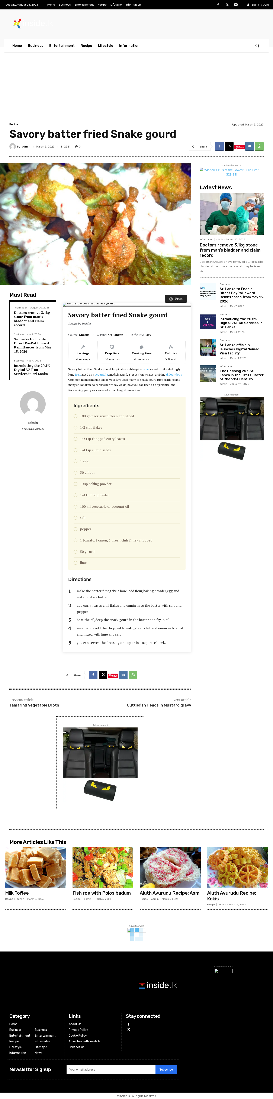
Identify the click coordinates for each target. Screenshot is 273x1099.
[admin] (13, 146)
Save (241, 147)
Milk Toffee (17, 893)
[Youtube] (235, 4)
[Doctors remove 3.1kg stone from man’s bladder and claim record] (232, 214)
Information (21, 308)
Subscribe (166, 1069)
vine (146, 369)
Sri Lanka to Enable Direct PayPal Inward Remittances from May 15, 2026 (32, 345)
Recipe (13, 124)
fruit (78, 374)
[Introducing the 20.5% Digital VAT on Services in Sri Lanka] (208, 321)
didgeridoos (174, 374)
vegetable (101, 374)
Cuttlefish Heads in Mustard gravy (159, 705)
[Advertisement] (136, 89)
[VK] (249, 146)
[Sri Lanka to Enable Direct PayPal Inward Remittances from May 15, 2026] (208, 291)
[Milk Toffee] (35, 867)
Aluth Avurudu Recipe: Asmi (170, 893)
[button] (257, 45)
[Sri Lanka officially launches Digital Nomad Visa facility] (208, 347)
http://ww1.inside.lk (33, 429)
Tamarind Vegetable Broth (34, 705)
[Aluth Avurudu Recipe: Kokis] (237, 867)
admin (26, 146)
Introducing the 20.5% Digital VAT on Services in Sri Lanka (32, 369)
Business (19, 334)
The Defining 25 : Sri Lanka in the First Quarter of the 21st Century (242, 375)
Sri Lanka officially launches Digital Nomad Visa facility (239, 349)
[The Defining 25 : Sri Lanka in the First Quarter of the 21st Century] (208, 373)
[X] (227, 4)
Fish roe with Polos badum (102, 893)
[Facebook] (218, 4)
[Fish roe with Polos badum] (103, 867)
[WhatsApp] (259, 146)
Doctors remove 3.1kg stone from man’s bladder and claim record (32, 318)
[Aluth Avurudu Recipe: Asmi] (170, 867)
